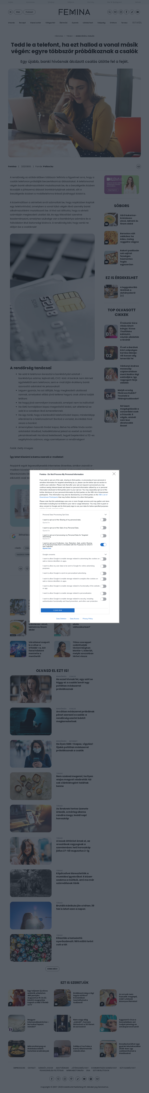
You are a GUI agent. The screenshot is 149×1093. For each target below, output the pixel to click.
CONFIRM (57, 610)
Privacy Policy (88, 619)
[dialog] (74, 546)
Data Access (74, 619)
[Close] (115, 474)
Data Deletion (61, 619)
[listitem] (74, 514)
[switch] (103, 519)
